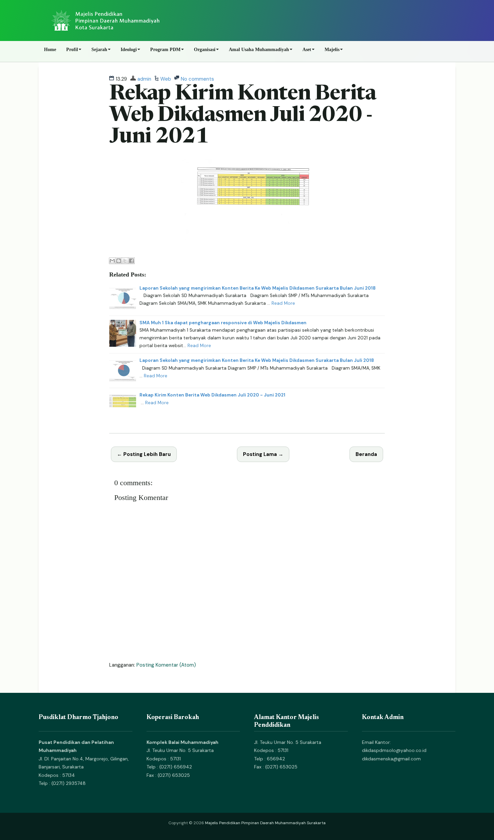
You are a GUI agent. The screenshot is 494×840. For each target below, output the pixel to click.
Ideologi (129, 49)
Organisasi (204, 49)
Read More (283, 303)
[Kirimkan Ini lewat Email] (112, 260)
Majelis (332, 49)
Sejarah (99, 49)
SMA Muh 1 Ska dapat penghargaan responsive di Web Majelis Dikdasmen (222, 323)
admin (144, 79)
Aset (306, 49)
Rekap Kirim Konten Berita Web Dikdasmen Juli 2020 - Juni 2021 (242, 116)
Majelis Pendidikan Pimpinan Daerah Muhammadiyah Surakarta (265, 823)
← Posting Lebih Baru (144, 454)
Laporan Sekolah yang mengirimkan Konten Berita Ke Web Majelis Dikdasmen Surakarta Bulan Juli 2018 (256, 360)
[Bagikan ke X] (125, 260)
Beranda (366, 454)
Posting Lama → (263, 454)
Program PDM (165, 49)
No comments (197, 79)
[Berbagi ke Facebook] (131, 260)
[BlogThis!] (118, 260)
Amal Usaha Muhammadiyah (259, 49)
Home (50, 49)
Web (165, 79)
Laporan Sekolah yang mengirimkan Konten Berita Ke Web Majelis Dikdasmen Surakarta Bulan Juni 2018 (257, 288)
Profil (72, 49)
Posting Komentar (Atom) (166, 665)
